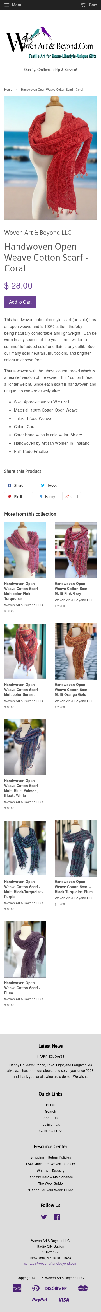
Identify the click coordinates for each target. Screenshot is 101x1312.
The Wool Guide (50, 1183)
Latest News (50, 1046)
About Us (50, 1117)
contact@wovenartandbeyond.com (50, 1263)
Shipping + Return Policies (50, 1157)
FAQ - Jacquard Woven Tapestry (50, 1163)
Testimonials (50, 1124)
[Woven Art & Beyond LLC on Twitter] (44, 1217)
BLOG (50, 1104)
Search (50, 1111)
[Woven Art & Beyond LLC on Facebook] (57, 1217)
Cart (92, 4)
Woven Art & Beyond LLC (64, 1277)
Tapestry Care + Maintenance (50, 1176)
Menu (17, 4)
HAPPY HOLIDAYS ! (50, 1056)
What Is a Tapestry (51, 1170)
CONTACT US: (50, 1130)
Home (8, 89)
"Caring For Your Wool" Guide (50, 1189)
